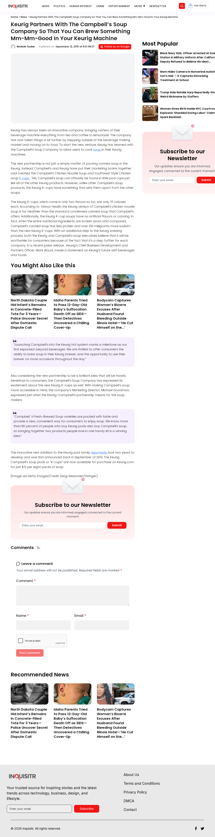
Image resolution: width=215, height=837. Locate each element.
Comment (26, 580)
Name (22, 615)
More (138, 6)
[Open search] (182, 6)
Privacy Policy (135, 792)
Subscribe (87, 808)
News (45, 6)
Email (80, 615)
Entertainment (119, 6)
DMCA (129, 801)
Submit (117, 525)
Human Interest (80, 6)
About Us (131, 775)
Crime (100, 6)
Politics (59, 6)
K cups (24, 178)
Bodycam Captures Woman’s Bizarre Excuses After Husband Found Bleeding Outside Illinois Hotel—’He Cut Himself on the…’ (115, 314)
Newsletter (157, 6)
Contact (130, 810)
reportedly (99, 452)
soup (97, 149)
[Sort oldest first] (38, 548)
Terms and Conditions (142, 783)
